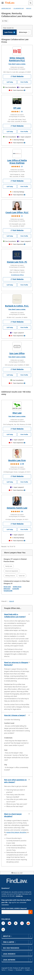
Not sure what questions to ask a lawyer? (15, 781)
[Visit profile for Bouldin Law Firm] (17, 453)
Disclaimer (19, 970)
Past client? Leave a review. (17, 64)
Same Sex (22, 576)
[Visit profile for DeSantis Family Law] (17, 501)
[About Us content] (30, 936)
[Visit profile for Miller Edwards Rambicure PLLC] (17, 51)
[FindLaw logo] (10, 3)
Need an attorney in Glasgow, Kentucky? (16, 663)
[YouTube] (9, 923)
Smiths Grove (17, 587)
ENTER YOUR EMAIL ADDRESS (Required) (14, 908)
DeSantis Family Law (17, 507)
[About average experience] (24, 90)
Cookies (27, 970)
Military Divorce (10, 576)
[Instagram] (22, 923)
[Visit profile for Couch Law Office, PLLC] (17, 205)
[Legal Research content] (30, 954)
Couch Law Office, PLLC (17, 212)
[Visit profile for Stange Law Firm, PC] (17, 255)
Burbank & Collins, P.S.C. (17, 305)
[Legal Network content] (30, 960)
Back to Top (17, 873)
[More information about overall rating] (23, 464)
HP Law (17, 107)
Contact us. (19, 896)
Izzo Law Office (17, 353)
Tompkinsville (8, 591)
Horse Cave (7, 587)
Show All (4, 601)
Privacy (10, 970)
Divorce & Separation (11, 571)
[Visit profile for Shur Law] (17, 406)
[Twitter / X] (15, 923)
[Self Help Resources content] (30, 948)
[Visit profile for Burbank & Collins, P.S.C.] (17, 299)
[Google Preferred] (3, 929)
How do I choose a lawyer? (15, 715)
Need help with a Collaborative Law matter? (15, 615)
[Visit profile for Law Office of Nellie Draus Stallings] (17, 153)
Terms (3, 970)
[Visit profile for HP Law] (17, 101)
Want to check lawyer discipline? (13, 815)
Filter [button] (5, 21)
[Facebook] (3, 923)
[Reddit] (28, 923)
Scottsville (15, 589)
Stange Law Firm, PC (17, 261)
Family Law (8, 566)
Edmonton (7, 589)
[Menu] (2, 3)
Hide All (11, 601)
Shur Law (17, 412)
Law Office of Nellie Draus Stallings (17, 161)
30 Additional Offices (17, 275)
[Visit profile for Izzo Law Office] (17, 346)
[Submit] (30, 912)
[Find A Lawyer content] (30, 942)
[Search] (31, 3)
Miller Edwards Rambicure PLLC (17, 59)
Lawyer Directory (6, 8)
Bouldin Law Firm (17, 460)
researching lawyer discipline (16, 832)
